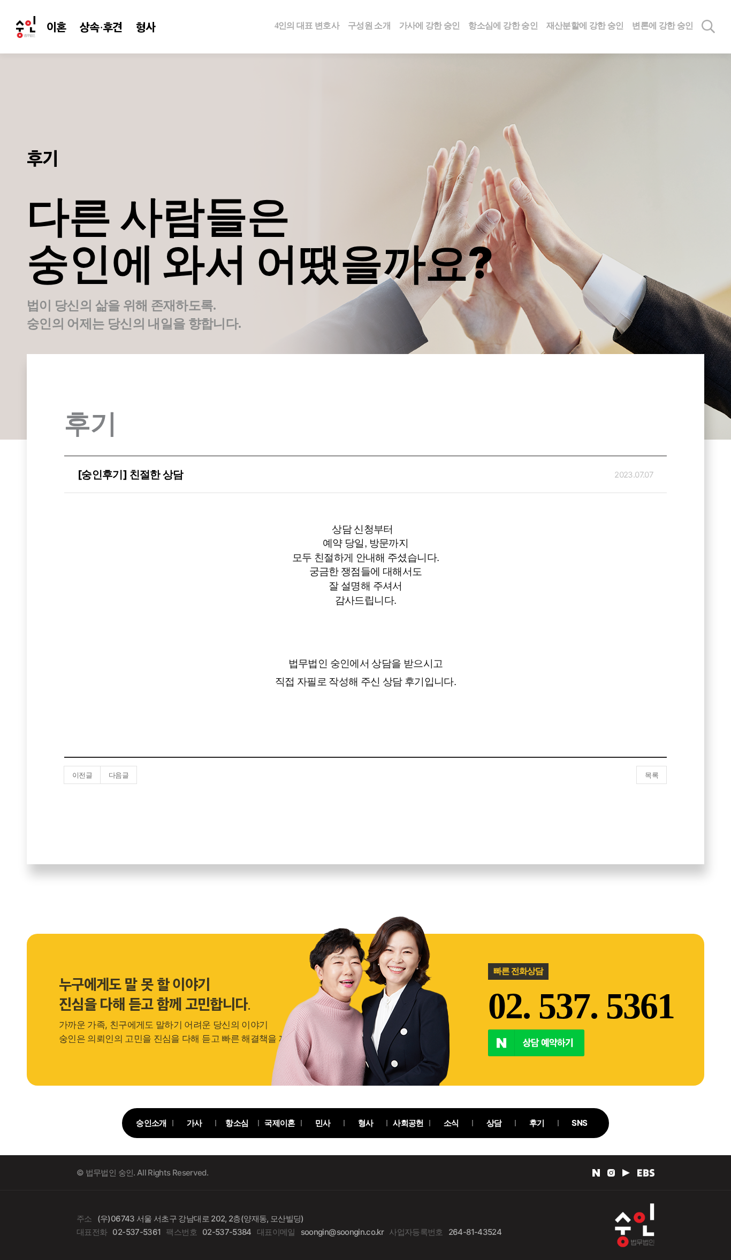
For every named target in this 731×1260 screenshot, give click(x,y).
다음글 (118, 775)
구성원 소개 (369, 25)
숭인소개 (151, 1123)
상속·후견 (101, 27)
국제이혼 (279, 1123)
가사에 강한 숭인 (429, 25)
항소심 (236, 1123)
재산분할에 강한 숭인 (585, 25)
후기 (537, 1123)
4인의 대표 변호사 (307, 25)
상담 (494, 1123)
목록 (651, 775)
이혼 (56, 27)
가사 (194, 1123)
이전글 (82, 775)
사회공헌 (408, 1123)
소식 (451, 1123)
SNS (579, 1123)
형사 (146, 27)
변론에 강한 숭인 (662, 25)
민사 (323, 1123)
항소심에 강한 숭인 (503, 25)
